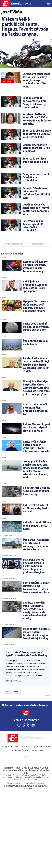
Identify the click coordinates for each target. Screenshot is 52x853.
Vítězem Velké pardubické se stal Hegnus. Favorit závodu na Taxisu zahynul (25, 27)
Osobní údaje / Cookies (20, 750)
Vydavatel (37, 746)
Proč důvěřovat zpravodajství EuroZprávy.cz (26, 705)
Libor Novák (16, 681)
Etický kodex (7, 746)
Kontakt (27, 746)
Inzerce (46, 746)
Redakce (19, 746)
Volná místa (37, 750)
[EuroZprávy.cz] (19, 3)
